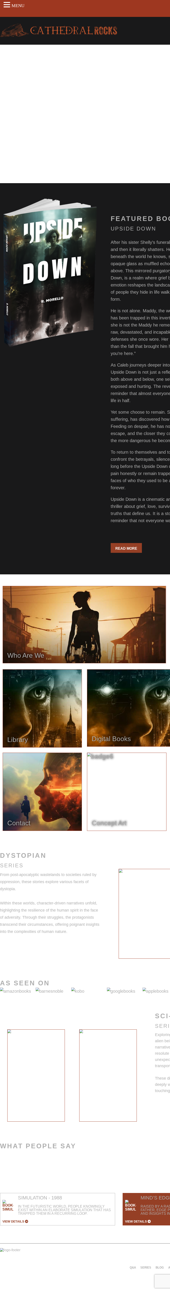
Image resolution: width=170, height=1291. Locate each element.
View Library (18, 154)
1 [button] (65, 1125)
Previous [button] (107, 916)
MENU (18, 5)
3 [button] (78, 1125)
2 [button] (72, 1125)
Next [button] (147, 1078)
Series (145, 1267)
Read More (126, 548)
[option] (36, 1075)
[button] (8, 5)
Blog (160, 1267)
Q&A (133, 1267)
